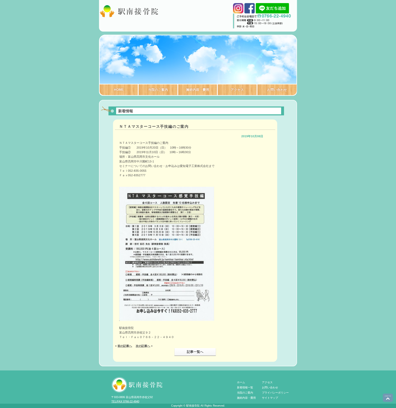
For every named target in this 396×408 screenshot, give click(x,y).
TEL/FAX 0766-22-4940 (125, 401)
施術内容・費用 (197, 89)
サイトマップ (270, 397)
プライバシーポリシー (275, 392)
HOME (119, 89)
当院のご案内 (158, 89)
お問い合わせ (277, 89)
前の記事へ (125, 346)
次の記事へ (143, 346)
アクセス (237, 89)
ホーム (241, 382)
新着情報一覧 (245, 387)
